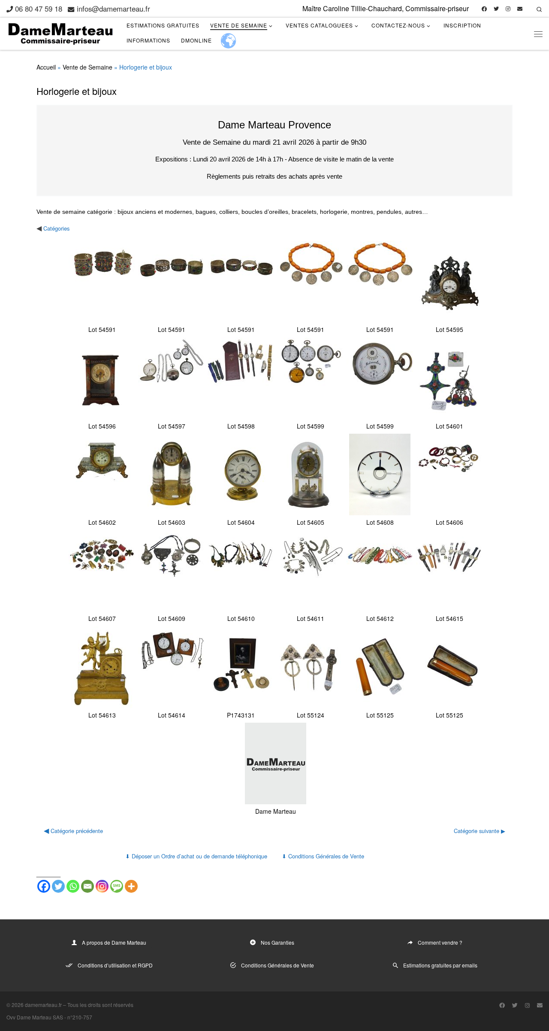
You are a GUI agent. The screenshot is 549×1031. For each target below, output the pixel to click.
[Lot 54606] (449, 474)
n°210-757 (79, 1017)
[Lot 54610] (241, 570)
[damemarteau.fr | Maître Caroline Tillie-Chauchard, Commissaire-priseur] (60, 31)
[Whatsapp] (72, 886)
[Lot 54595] (449, 281)
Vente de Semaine (87, 67)
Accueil (46, 67)
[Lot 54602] (102, 474)
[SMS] (116, 886)
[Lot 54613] (102, 667)
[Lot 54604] (241, 474)
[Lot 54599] (310, 378)
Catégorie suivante (476, 831)
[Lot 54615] (449, 570)
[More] (131, 886)
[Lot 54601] (449, 378)
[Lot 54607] (102, 570)
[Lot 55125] (380, 667)
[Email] (87, 886)
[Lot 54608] (380, 474)
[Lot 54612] (380, 570)
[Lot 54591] (102, 281)
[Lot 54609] (171, 570)
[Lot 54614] (171, 667)
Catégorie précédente (77, 831)
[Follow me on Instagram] (508, 9)
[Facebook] (43, 886)
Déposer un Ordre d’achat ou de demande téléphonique (196, 856)
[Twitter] (58, 886)
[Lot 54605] (310, 474)
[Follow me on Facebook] (484, 9)
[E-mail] (519, 9)
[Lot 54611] (310, 570)
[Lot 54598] (241, 378)
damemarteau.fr (43, 1004)
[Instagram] (102, 886)
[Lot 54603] (171, 474)
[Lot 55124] (310, 667)
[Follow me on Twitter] (496, 9)
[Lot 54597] (171, 378)
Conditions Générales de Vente (323, 856)
